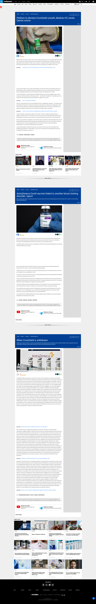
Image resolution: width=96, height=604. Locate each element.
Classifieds (23, 1)
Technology (56, 4)
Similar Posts (17, 519)
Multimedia (67, 4)
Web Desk (22, 56)
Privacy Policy (50, 594)
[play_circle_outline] (23, 160)
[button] (1, 1)
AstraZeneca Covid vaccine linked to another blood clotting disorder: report (38, 67)
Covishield (32, 134)
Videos (17, 166)
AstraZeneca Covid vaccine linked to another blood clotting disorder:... (22, 534)
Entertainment (50, 4)
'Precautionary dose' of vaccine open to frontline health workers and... (56, 573)
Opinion (29, 4)
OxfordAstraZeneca (27, 134)
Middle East (35, 4)
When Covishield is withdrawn (29, 100)
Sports (44, 4)
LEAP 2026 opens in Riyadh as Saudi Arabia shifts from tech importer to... (55, 169)
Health (16, 531)
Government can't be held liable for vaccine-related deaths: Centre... (22, 573)
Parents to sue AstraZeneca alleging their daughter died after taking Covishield (39, 111)
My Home (18, 4)
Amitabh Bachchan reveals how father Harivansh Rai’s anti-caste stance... (40, 169)
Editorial (33, 531)
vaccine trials (21, 134)
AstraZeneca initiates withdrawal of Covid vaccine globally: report (33, 458)
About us (41, 594)
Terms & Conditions (57, 594)
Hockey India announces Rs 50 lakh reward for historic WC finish (72, 169)
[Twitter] (57, 56)
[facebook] (56, 56)
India (22, 4)
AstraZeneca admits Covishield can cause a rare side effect (31, 426)
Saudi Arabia (51, 166)
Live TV (19, 1)
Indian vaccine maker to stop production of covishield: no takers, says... (38, 573)
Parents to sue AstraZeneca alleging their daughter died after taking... (56, 534)
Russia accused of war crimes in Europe (23, 169)
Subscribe (28, 1)
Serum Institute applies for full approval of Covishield (73, 573)
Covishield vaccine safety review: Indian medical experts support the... (56, 554)
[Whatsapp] (59, 56)
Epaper (16, 1)
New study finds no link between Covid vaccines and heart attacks (22, 554)
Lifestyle (62, 4)
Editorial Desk (23, 375)
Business (40, 4)
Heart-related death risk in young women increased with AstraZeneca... (39, 554)
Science (50, 550)
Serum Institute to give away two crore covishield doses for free (73, 554)
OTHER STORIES (19, 154)
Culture (70, 590)
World (26, 4)
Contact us (45, 594)
